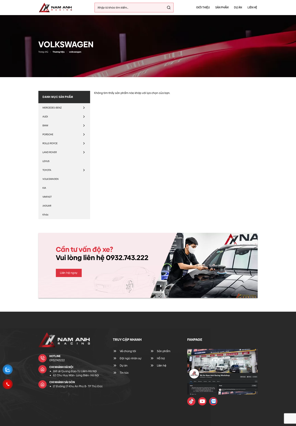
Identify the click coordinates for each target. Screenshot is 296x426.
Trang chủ (43, 51)
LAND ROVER (49, 152)
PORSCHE (47, 134)
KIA (44, 188)
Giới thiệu (203, 7)
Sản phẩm (222, 7)
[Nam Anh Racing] (55, 7)
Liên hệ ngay (69, 273)
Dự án (238, 7)
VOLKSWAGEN (50, 179)
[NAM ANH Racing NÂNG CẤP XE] (191, 401)
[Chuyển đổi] (84, 108)
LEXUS (46, 161)
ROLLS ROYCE (50, 143)
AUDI (45, 116)
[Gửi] (169, 7)
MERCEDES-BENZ (52, 107)
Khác (45, 214)
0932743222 (57, 360)
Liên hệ (252, 7)
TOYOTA (46, 170)
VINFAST (47, 197)
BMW (45, 125)
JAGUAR (46, 205)
